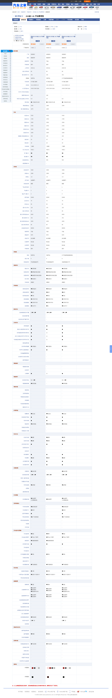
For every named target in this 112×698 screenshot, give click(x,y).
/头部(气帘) (24, 319)
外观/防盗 (5, 77)
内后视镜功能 (26, 564)
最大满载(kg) (25, 109)
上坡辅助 (27, 373)
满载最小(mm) (23, 136)
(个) (28, 153)
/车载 (25, 513)
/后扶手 (26, 620)
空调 (28, 647)
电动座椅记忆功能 (25, 606)
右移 (42, 41)
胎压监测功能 (26, 343)
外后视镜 (5, 84)
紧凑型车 (47, 8)
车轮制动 (5, 63)
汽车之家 (82, 691)
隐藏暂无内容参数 (19, 39)
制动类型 (27, 295)
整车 (26, 102)
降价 (72, 4)
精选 (95, 4)
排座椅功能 (26, 603)
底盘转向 (5, 60)
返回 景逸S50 (19, 16)
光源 (28, 437)
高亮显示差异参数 (19, 35)
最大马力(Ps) (26, 207)
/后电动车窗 (26, 474)
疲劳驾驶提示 (26, 360)
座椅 (26, 584)
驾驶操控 (5, 70)
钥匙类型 (27, 424)
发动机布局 (26, 183)
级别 (28, 57)
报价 (63, 4)
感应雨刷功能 (26, 491)
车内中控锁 (26, 420)
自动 (26, 370)
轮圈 (26, 413)
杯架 (28, 624)
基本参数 (5, 51)
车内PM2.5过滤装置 (24, 661)
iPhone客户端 (51, 691)
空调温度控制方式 (25, 644)
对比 (38, 41)
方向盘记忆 (26, 550)
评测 (35, 4)
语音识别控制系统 (25, 520)
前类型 (26, 272)
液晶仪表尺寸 (26, 561)
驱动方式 (27, 268)
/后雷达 (26, 380)
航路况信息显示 (25, 397)
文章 (30, 4)
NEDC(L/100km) (23, 98)
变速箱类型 (26, 262)
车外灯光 (5, 79)
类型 (28, 275)
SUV (72, 8)
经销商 (76, 4)
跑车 (85, 8)
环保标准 (27, 64)
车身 (5, 53)
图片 (59, 4)
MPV (79, 8)
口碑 (98, 4)
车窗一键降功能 (25, 478)
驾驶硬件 (5, 72)
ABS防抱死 (26, 326)
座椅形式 (26, 617)
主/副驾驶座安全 (23, 312)
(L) (28, 176)
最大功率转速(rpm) (24, 214)
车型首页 (15, 19)
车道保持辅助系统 (25, 403)
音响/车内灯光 (5, 96)
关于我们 (20, 691)
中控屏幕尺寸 (26, 510)
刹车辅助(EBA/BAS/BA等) (23, 332)
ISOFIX (21, 349)
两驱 (86, 26)
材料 (28, 241)
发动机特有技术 (25, 228)
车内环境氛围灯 (25, 637)
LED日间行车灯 (25, 444)
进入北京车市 (33, 1)
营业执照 (40, 691)
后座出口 (26, 650)
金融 (87, 4)
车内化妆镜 (26, 485)
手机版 (73, 691)
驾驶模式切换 (26, 366)
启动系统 (27, 427)
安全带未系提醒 (25, 346)
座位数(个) (26, 156)
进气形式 (27, 180)
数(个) (27, 190)
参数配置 (23, 19)
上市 (26, 68)
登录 (76, 1)
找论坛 (87, 1)
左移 (48, 41)
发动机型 (26, 170)
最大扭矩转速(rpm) (24, 221)
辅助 (28, 400)
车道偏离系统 (25, 353)
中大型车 (59, 8)
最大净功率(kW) (25, 224)
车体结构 (27, 282)
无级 (56, 26)
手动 (52, 26)
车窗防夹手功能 (25, 481)
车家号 (39, 4)
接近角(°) (27, 139)
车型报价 (38, 19)
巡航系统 (27, 390)
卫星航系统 (26, 393)
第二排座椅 (24, 613)
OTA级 (27, 527)
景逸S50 (29, 12)
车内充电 (5, 91)
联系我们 (27, 691)
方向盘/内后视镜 (5, 89)
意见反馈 (91, 691)
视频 (44, 4)
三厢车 (53, 29)
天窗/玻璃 (5, 82)
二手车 (82, 4)
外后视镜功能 (26, 499)
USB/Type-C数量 (24, 574)
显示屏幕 (27, 554)
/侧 (25, 316)
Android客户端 (63, 691)
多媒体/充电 (24, 571)
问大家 (77, 19)
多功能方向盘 (26, 544)
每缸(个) (25, 194)
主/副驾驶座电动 (23, 600)
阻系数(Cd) (26, 163)
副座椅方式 (25, 595)
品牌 (26, 630)
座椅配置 (5, 94)
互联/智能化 (5, 86)
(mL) (28, 173)
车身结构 (27, 81)
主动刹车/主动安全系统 (23, 356)
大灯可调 (26, 461)
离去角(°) (27, 143)
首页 (19, 12)
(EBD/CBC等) (25, 329)
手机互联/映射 (25, 517)
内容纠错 (97, 12)
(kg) (28, 105)
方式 (28, 238)
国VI (22, 31)
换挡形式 (27, 540)
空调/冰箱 (5, 98)
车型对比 (54, 4)
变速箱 (5, 58)
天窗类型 (27, 471)
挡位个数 (27, 258)
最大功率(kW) (26, 71)
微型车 (36, 8)
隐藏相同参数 (18, 37)
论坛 (91, 4)
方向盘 (25, 533)
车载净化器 (25, 657)
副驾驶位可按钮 (23, 610)
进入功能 (27, 430)
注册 (80, 1)
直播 (49, 4)
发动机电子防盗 (25, 417)
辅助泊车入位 (26, 407)
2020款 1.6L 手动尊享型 (38, 12)
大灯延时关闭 (26, 464)
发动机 (27, 85)
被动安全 (5, 65)
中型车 (53, 8)
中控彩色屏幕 (26, 506)
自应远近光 (26, 447)
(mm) (28, 115)
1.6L (21, 26)
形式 (28, 187)
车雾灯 (27, 457)
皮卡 (91, 8)
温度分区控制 (26, 654)
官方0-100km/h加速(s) (23, 92)
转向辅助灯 (26, 454)
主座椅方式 (25, 589)
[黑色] (48, 677)
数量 (28, 634)
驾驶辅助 (25, 383)
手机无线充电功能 (25, 578)
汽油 (86, 29)
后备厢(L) (25, 160)
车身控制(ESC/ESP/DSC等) (21, 339)
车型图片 (31, 19)
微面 (97, 8)
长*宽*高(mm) (25, 88)
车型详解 (51, 19)
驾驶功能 (5, 75)
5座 (20, 29)
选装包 (5, 101)
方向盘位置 (24, 537)
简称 (28, 255)
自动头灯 (27, 451)
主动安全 (5, 68)
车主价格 (70, 19)
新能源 (31, 8)
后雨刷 (27, 488)
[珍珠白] (48, 668)
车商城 (67, 4)
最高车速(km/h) (25, 95)
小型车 (41, 8)
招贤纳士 (33, 691)
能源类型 (27, 61)
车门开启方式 (26, 149)
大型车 (66, 8)
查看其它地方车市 (42, 1)
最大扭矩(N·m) (25, 74)
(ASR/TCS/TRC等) (24, 336)
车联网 (27, 523)
